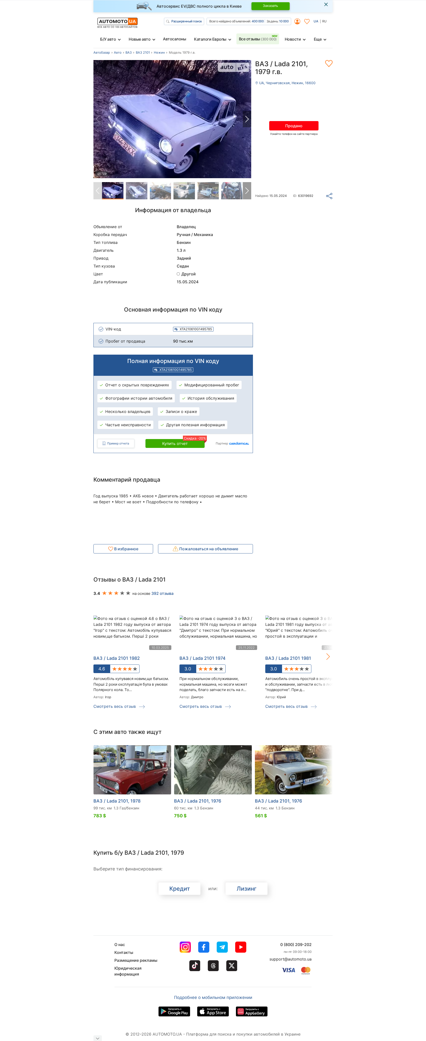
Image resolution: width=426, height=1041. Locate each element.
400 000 (258, 21)
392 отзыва (162, 593)
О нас (119, 944)
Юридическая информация (128, 971)
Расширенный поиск (186, 21)
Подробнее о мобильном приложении (213, 997)
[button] (247, 119)
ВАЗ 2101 (143, 52)
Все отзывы (258, 38)
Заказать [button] (270, 5)
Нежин (159, 52)
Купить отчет (183, 442)
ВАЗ (128, 52)
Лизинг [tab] (247, 888)
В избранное (125, 548)
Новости (293, 39)
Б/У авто (108, 39)
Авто (118, 52)
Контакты (123, 952)
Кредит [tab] (179, 888)
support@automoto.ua (290, 959)
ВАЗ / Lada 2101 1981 (288, 658)
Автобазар (101, 52)
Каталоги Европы (210, 39)
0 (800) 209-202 (296, 944)
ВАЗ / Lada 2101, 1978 (117, 801)
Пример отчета (118, 443)
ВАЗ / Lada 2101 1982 (116, 658)
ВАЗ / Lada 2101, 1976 (197, 801)
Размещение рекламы (135, 960)
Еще (318, 39)
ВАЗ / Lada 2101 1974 (202, 658)
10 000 (283, 21)
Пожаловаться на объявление (208, 548)
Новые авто (139, 39)
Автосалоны (174, 38)
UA (316, 21)
